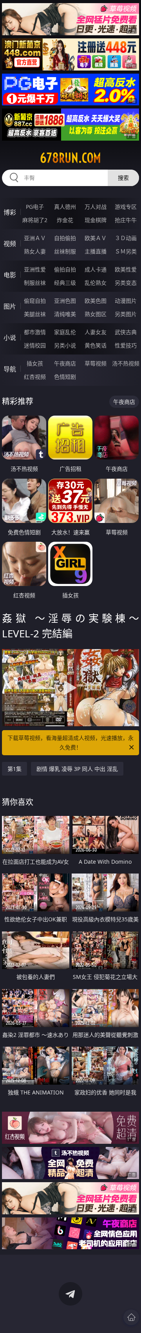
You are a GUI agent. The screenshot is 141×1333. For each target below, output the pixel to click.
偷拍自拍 (65, 269)
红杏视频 (35, 376)
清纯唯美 (65, 314)
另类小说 (65, 345)
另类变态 (126, 282)
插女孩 (35, 363)
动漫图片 (126, 300)
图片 (10, 306)
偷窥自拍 (35, 300)
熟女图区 (96, 314)
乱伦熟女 (96, 282)
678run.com (70, 158)
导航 (10, 369)
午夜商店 (65, 363)
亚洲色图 (65, 300)
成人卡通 (96, 269)
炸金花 (65, 220)
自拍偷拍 (65, 238)
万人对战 (96, 206)
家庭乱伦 (65, 332)
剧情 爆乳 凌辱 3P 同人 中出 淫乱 (77, 768)
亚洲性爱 (35, 269)
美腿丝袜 (35, 314)
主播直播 (96, 251)
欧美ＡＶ (96, 238)
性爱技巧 (126, 345)
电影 (10, 275)
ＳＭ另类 (126, 251)
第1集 (14, 768)
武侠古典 (126, 332)
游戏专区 (126, 206)
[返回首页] (131, 1317)
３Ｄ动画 (126, 238)
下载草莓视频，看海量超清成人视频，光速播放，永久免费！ (70, 742)
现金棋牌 (96, 220)
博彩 (10, 212)
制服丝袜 (35, 282)
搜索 (123, 177)
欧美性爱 (126, 269)
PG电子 (35, 206)
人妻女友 (96, 332)
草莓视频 (96, 363)
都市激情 (35, 332)
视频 (10, 243)
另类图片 (126, 314)
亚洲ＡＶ (35, 238)
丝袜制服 (65, 251)
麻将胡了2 (34, 220)
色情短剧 (65, 376)
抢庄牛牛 (126, 220)
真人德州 (65, 206)
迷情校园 (35, 345)
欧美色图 (96, 300)
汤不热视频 (125, 363)
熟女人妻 (35, 251)
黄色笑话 (96, 345)
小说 (10, 337)
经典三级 (65, 282)
